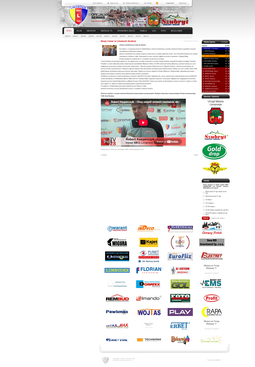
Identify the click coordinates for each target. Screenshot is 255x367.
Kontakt (149, 3)
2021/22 (67, 36)
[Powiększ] (109, 55)
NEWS (69, 31)
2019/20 (83, 36)
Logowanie (170, 3)
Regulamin (176, 31)
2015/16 (114, 36)
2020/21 (75, 36)
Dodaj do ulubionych (132, 3)
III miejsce (208, 199)
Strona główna (97, 3)
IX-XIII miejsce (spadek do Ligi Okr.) (217, 210)
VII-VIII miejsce (210, 206)
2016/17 (106, 36)
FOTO (163, 31)
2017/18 (99, 36)
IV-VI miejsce (209, 203)
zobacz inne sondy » (218, 218)
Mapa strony (114, 3)
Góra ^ (196, 155)
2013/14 (130, 36)
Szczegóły (224, 42)
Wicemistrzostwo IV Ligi (213, 196)
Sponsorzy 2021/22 (126, 31)
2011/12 (146, 36)
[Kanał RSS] (157, 3)
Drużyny (91, 31)
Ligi (154, 31)
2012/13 (138, 36)
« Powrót (104, 155)
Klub (79, 31)
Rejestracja (182, 3)
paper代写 (223, 360)
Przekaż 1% (106, 31)
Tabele (143, 31)
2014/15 (122, 36)
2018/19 (91, 36)
